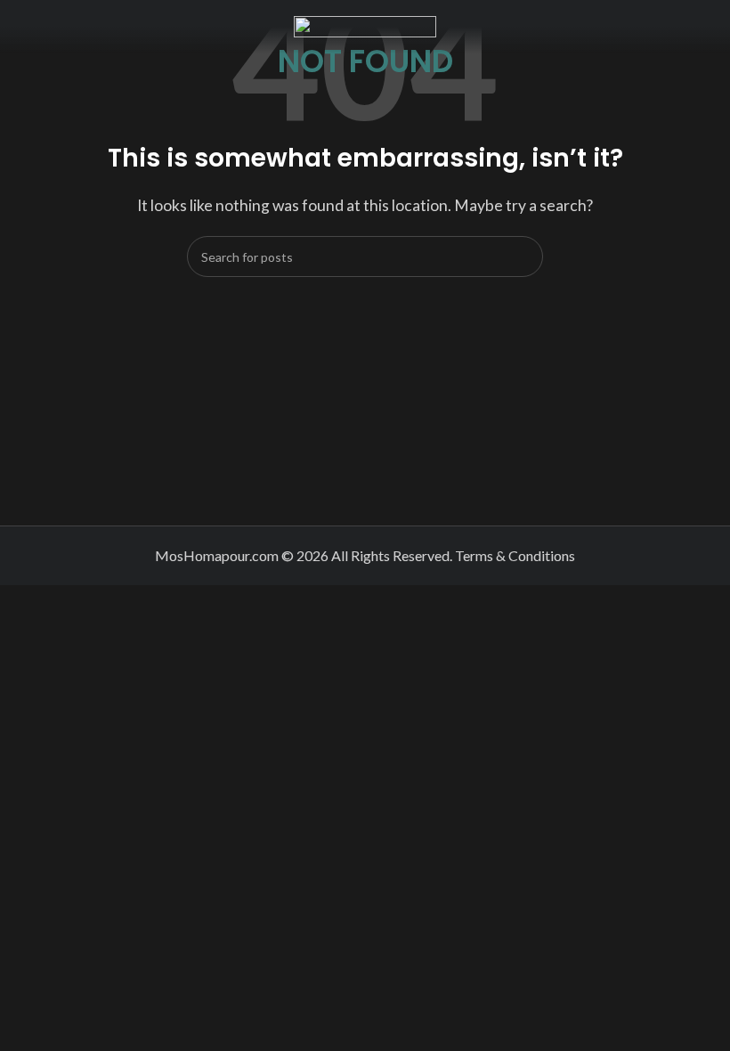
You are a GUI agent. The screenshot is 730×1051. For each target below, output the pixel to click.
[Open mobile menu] (20, 27)
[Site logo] (365, 24)
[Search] (522, 256)
